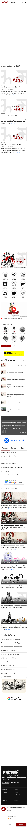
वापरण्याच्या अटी (17, 797)
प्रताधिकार (16, 789)
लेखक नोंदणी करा (6, 346)
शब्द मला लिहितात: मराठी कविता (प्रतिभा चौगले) (16, 365)
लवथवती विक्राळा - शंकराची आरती (11, 582)
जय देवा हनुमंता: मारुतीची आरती (10, 562)
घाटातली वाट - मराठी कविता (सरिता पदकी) (11, 87)
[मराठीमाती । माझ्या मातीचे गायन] (11, 3)
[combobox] (10, 819)
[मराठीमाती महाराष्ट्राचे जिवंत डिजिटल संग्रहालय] (14, 309)
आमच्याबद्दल (5, 789)
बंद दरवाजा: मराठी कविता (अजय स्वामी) (15, 372)
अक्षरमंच (9, 364)
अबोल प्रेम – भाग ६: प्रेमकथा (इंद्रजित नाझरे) (16, 403)
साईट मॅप (16, 800)
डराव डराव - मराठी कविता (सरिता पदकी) (10, 115)
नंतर (10, 824)
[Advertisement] (14, 19)
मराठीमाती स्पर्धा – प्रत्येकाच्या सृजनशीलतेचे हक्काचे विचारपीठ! (14, 267)
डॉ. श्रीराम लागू (23, 432)
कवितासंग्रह (3, 85)
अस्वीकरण (16, 792)
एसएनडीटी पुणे (10, 408)
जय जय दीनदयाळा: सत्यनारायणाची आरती (12, 542)
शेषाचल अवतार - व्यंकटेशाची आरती (11, 622)
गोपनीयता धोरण (17, 795)
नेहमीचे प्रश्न (4, 800)
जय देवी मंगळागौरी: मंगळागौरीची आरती (12, 502)
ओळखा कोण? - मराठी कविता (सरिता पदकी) (11, 144)
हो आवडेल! (21, 824)
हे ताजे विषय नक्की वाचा (8, 360)
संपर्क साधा (4, 792)
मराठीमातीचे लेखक (16, 346)
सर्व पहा (24, 360)
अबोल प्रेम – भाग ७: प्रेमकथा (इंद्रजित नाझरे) (16, 379)
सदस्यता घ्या (4, 795)
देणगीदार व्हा (5, 797)
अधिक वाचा (14, 95)
